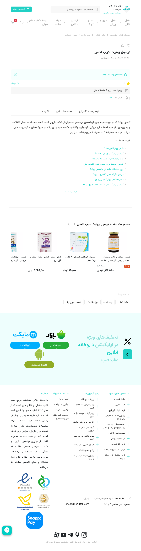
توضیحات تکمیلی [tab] (89, 111)
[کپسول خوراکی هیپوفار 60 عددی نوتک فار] (79, 242)
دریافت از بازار (56, 346)
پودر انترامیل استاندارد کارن (85, 406)
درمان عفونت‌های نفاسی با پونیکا (107, 174)
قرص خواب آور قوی (117, 410)
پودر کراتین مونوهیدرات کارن (84, 415)
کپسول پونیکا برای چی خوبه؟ (109, 153)
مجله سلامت (57, 22)
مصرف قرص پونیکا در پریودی (109, 179)
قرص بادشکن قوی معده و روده (115, 456)
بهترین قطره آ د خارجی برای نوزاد (115, 417)
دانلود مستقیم (39, 365)
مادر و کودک (90, 22)
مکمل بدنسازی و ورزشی (108, 22)
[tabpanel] (70, 157)
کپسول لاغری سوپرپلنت (84, 444)
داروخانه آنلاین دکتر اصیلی (38, 22)
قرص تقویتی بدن (117, 444)
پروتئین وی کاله (87, 399)
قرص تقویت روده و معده (114, 449)
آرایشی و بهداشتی (74, 22)
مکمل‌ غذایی (127, 22)
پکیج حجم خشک (86, 450)
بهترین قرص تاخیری (116, 433)
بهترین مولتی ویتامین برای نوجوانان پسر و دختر (114, 426)
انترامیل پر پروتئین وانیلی (83, 422)
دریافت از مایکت (25, 346)
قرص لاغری (120, 404)
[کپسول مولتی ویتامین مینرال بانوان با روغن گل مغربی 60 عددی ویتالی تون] (114, 242)
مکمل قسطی (119, 399)
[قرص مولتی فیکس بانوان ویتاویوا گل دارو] (44, 242)
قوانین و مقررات (61, 409)
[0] (13, 22)
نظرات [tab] (45, 111)
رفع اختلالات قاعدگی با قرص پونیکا (106, 169)
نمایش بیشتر (73, 191)
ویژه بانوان (108, 302)
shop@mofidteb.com (77, 504)
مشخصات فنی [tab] (64, 111)
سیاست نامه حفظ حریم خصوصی (60, 416)
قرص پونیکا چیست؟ (113, 148)
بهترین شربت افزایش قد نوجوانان (83, 457)
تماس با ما (63, 399)
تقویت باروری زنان (74, 302)
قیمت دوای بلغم (118, 438)
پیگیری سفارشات (61, 404)
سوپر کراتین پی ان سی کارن (84, 437)
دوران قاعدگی (92, 302)
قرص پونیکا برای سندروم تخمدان (107, 159)
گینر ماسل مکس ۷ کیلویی (86, 429)
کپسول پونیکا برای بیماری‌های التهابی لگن (103, 164)
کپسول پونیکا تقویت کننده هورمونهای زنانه (103, 184)
